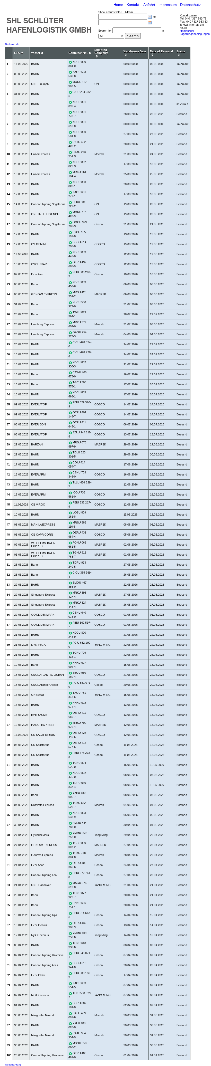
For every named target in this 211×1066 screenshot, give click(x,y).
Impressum (168, 5)
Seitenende (12, 44)
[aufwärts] (22, 52)
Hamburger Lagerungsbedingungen (195, 32)
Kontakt (133, 5)
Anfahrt (149, 5)
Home (118, 5)
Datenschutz (190, 5)
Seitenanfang (13, 1064)
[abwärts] (22, 53)
